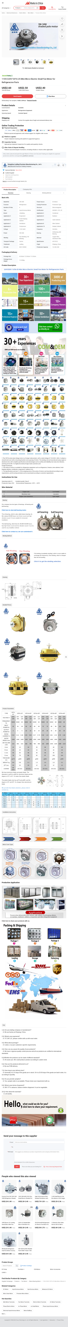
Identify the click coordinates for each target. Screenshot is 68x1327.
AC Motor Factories (55, 1302)
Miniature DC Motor (47, 1289)
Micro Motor (31, 13)
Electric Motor (22, 13)
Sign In (4, 181)
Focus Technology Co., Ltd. (22, 1320)
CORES (4, 1272)
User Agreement (44, 1320)
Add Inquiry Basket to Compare (34, 68)
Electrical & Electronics (12, 13)
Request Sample (32, 100)
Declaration (52, 1320)
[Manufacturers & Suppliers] (34, 3)
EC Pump (4, 1269)
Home (3, 13)
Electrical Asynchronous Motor (11, 1310)
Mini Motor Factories (9, 1302)
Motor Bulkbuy (28, 1310)
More (3, 1314)
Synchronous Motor (32, 1289)
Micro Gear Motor (8, 1293)
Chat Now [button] (52, 96)
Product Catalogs (27, 1265)
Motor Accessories (55, 1269)
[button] (60, 192)
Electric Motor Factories (39, 1302)
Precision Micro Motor (41, 13)
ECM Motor (37, 1269)
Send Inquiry (17, 96)
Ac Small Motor (35, 1306)
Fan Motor (21, 1269)
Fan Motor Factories (23, 1302)
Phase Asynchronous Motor (50, 1306)
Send (17, 1166)
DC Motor (5, 1289)
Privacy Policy (60, 1320)
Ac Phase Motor (22, 1306)
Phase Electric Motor (9, 1306)
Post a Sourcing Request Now (53, 1166)
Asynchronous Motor (18, 1289)
